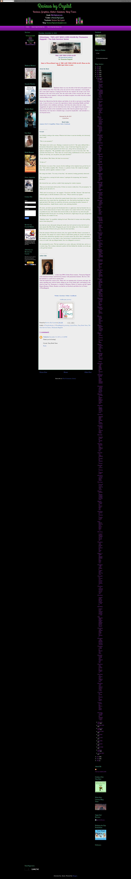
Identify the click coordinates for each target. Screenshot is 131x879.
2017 (98, 72)
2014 (98, 756)
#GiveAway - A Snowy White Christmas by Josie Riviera (100, 226)
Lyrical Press (73, 325)
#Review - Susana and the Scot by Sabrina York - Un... (100, 129)
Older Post (88, 372)
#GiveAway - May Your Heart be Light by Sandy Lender (100, 687)
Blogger (75, 876)
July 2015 (100, 734)
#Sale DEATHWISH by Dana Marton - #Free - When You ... (100, 526)
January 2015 (101, 753)
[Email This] (68, 323)
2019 (98, 68)
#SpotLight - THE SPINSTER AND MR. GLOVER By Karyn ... (100, 283)
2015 (98, 76)
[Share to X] (71, 323)
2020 (98, 67)
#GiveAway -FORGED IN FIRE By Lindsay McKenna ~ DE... (100, 610)
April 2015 (100, 743)
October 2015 (101, 725)
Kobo (62, 124)
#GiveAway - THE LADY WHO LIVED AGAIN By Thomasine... (100, 368)
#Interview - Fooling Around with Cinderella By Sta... (100, 659)
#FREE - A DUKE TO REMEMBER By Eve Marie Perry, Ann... (100, 558)
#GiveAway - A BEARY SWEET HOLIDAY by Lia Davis (100, 409)
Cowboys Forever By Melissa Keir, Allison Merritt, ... (100, 706)
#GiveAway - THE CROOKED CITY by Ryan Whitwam (100, 641)
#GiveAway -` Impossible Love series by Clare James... (100, 486)
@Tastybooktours (49, 325)
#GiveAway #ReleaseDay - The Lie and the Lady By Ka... (100, 177)
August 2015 (100, 731)
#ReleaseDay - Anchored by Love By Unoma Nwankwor (100, 580)
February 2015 (99, 751)
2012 (98, 760)
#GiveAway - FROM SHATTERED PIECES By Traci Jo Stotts (100, 293)
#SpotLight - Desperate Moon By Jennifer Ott (100, 438)
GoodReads (73, 296)
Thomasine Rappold (57, 327)
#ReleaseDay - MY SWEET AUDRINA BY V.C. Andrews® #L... (100, 186)
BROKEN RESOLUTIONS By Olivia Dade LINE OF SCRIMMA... (100, 253)
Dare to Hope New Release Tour (54, 27)
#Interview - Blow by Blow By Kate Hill (100, 219)
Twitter (67, 296)
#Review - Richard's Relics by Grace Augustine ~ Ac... (100, 328)
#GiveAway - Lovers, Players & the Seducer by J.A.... (100, 111)
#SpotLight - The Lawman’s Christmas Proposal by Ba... (100, 469)
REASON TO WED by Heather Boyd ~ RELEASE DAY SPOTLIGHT (100, 399)
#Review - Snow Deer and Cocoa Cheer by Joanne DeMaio (100, 120)
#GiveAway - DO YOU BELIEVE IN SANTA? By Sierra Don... (100, 546)
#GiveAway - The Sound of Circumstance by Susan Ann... (100, 590)
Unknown (46, 337)
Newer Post (43, 372)
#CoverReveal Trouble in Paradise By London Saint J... (100, 696)
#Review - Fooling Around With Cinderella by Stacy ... (100, 320)
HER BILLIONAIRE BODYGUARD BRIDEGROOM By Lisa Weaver (100, 621)
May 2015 (100, 740)
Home (27, 27)
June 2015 (100, 737)
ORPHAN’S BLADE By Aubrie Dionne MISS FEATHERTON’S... (100, 379)
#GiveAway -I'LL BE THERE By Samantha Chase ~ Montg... (100, 357)
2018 (98, 70)
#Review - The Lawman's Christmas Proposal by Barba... (100, 337)
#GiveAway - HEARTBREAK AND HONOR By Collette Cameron (100, 419)
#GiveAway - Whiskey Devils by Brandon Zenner (100, 102)
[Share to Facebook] (72, 323)
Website (57, 296)
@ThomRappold (59, 325)
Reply (44, 346)
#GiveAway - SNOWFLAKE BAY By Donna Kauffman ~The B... (100, 600)
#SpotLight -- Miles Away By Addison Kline (100, 203)
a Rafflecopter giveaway (65, 299)
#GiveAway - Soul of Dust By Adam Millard (100, 478)
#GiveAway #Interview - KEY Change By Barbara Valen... (100, 302)
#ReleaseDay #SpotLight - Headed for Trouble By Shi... (100, 158)
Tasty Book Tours (83, 325)
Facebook (62, 296)
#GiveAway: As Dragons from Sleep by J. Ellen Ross (100, 678)
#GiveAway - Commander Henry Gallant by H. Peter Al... (100, 147)
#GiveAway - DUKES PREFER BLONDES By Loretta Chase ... (100, 93)
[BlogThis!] (69, 323)
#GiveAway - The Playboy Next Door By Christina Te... (100, 273)
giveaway (66, 325)
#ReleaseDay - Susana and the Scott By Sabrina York (100, 168)
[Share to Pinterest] (73, 323)
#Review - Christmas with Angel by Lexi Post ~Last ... (100, 348)
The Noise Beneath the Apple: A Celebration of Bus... (100, 447)
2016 (98, 74)
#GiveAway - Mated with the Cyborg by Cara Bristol (100, 389)
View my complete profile (100, 771)
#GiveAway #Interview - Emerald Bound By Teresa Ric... (100, 264)
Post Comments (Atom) (69, 378)
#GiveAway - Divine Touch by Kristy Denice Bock (100, 138)
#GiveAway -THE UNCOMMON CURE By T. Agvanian (100, 632)
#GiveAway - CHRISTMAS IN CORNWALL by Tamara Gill (100, 536)
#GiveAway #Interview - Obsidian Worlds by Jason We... (100, 84)
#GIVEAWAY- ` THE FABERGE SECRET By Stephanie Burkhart (100, 458)
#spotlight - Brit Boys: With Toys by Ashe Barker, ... (100, 211)
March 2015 (100, 747)
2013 (98, 758)
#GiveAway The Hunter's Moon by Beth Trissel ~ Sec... (100, 244)
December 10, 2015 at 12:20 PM (58, 337)
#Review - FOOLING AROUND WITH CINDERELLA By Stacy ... (100, 495)
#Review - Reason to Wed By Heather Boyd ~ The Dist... (100, 505)
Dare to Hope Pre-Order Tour (38, 27)
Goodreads (67, 124)
